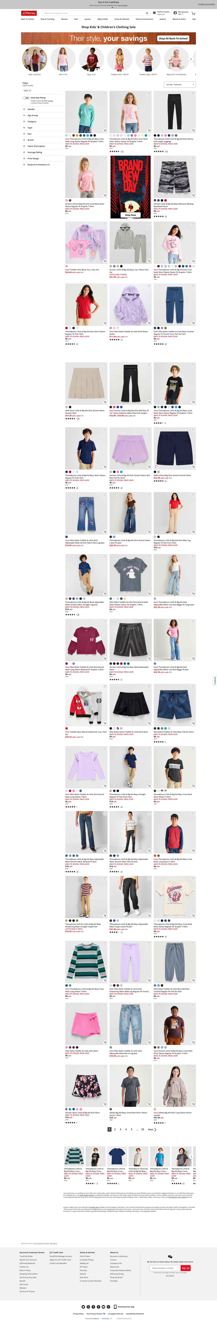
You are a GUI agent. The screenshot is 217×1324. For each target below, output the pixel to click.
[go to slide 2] (105, 7)
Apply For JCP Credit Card (60, 1260)
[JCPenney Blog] (108, 1307)
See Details (170, 1276)
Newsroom (114, 1267)
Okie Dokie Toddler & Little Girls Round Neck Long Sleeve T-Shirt (84, 795)
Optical (83, 1274)
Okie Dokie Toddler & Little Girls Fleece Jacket (129, 332)
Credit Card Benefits (58, 1263)
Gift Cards (24, 1284)
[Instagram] (88, 1307)
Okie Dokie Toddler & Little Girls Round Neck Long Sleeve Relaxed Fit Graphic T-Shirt (84, 668)
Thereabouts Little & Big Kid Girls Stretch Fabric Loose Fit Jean (130, 541)
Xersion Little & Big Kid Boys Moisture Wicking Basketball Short (174, 205)
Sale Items (53, 1243)
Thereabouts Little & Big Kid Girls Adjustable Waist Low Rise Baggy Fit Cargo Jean (174, 603)
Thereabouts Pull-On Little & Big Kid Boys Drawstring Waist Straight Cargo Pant (83, 925)
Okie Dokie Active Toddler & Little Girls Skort (129, 732)
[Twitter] (83, 1307)
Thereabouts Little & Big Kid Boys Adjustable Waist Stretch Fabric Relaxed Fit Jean (84, 860)
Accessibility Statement (135, 1314)
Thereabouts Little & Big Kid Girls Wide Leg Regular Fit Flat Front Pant (172, 541)
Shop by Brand (116, 1277)
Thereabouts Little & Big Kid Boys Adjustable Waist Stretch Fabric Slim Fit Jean (129, 860)
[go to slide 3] (107, 7)
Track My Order (26, 1256)
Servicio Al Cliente (27, 1291)
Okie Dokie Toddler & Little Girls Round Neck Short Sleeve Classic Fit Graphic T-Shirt (129, 603)
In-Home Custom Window (90, 1281)
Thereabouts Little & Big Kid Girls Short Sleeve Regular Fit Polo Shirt (85, 332)
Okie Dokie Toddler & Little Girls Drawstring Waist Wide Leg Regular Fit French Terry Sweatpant (129, 990)
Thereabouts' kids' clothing (177, 1197)
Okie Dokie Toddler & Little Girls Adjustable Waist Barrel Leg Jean (126, 1052)
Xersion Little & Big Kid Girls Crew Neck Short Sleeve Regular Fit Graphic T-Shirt (84, 205)
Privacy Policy (78, 1314)
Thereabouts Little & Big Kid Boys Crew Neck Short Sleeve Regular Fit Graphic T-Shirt (173, 411)
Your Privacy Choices (94, 1314)
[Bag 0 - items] (193, 13)
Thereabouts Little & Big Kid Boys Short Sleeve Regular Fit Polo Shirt (85, 476)
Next (150, 1129)
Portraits (83, 1270)
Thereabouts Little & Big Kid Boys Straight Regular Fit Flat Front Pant (128, 795)
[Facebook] (93, 1307)
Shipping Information (29, 1274)
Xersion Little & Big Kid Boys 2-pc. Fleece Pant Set (129, 270)
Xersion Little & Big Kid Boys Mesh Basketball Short (129, 668)
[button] (131, 187)
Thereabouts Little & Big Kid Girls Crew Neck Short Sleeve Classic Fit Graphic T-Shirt (129, 140)
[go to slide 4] (110, 7)
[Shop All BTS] (108, 38)
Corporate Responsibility (120, 1270)
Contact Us (24, 1267)
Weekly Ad (84, 1263)
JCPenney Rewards (27, 1263)
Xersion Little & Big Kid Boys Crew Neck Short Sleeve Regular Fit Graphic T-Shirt (173, 1052)
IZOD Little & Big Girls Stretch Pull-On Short (172, 475)
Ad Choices (106, 1318)
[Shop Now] (131, 187)
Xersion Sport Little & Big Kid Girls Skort (82, 1112)
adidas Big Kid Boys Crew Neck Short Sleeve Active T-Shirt (128, 1113)
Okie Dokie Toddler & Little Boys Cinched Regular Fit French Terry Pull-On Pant (174, 332)
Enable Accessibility (206, 4)
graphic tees (94, 1207)
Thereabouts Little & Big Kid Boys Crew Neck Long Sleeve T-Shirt (173, 860)
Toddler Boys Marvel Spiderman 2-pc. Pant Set (86, 733)
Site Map (114, 1281)
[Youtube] (103, 1307)
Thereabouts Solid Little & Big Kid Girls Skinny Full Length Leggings (173, 140)
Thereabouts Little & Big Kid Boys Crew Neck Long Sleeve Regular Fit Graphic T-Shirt (84, 140)
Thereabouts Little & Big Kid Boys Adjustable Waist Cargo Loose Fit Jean (129, 925)
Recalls (22, 1281)
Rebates (23, 1288)
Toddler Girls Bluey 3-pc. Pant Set (82, 269)
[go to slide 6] (114, 7)
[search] (148, 13)
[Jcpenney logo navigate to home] (29, 13)
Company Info (116, 1263)
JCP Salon (84, 1267)
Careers (113, 1260)
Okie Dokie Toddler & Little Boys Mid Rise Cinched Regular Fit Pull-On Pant (171, 990)
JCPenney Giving (117, 1274)
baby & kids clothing (87, 1195)
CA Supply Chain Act (115, 1314)
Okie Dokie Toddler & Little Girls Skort (81, 1051)
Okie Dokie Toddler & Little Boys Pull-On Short (174, 732)
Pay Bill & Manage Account (61, 1256)
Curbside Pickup (87, 1260)
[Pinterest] (98, 1307)
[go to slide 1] (103, 7)
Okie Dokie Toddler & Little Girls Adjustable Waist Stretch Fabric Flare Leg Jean (84, 541)
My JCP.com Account (28, 1260)
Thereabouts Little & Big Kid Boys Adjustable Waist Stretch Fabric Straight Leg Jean (84, 603)
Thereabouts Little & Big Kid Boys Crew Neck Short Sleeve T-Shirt (173, 795)
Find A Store (85, 1256)
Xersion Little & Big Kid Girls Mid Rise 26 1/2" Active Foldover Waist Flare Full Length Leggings (129, 411)
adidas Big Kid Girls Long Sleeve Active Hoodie (173, 1113)
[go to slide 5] (112, 7)
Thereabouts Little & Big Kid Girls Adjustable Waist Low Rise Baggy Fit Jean (171, 668)
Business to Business (119, 1256)
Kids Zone (84, 1277)
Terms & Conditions (92, 1318)
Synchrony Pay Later (28, 1277)
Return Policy (25, 1270)
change (50, 101)
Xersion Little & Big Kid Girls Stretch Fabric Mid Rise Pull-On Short (130, 476)
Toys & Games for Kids (41, 1243)
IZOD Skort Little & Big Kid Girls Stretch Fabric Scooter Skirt (85, 411)
